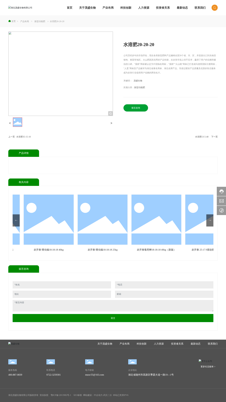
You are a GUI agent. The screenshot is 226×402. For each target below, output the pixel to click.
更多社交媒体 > (208, 366)
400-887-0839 (15, 374)
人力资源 (143, 7)
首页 (69, 7)
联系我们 (200, 7)
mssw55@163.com (94, 374)
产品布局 (24, 21)
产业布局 (108, 7)
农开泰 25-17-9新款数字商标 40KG (165, 249)
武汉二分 (107, 395)
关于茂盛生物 (87, 7)
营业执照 (44, 395)
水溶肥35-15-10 (23, 137)
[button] (16, 220)
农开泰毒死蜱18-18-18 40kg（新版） (111, 249)
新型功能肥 (39, 21)
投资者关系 (163, 7)
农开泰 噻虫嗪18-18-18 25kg (57, 249)
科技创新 (125, 7)
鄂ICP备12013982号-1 (61, 395)
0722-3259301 (53, 374)
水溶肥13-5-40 (201, 137)
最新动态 (182, 7)
